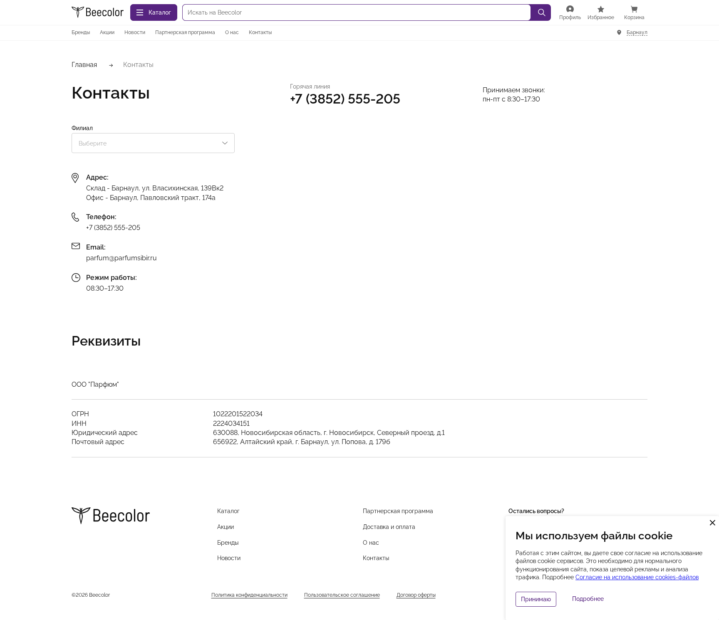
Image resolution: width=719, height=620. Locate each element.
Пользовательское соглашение (342, 595)
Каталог (228, 511)
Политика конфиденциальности (249, 595)
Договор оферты (416, 595)
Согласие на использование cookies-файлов (637, 577)
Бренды (81, 32)
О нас (232, 32)
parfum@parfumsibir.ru (121, 258)
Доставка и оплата (389, 527)
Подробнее (588, 598)
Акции (107, 32)
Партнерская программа (185, 32)
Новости (134, 32)
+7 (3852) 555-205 (113, 228)
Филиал (82, 128)
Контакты (260, 32)
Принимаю (536, 599)
